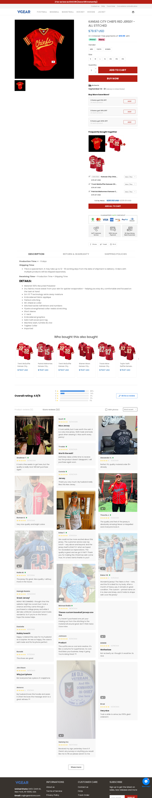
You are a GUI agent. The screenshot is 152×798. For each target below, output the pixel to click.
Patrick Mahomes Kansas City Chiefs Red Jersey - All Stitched (104, 191)
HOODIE (91, 12)
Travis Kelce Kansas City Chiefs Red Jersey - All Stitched (104, 365)
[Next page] (139, 359)
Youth (99, 49)
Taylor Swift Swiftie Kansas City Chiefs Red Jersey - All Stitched (126, 365)
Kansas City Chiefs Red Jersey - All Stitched (109, 177)
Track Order (111, 6)
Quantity (92, 65)
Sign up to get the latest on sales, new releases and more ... (123, 790)
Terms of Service (54, 791)
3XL (117, 59)
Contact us (95, 6)
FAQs (103, 6)
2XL (110, 59)
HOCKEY (80, 12)
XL (105, 59)
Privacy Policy (52, 795)
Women (107, 49)
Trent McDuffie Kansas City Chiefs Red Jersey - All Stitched (104, 184)
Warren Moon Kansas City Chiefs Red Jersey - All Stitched (84, 365)
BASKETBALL (68, 12)
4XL (123, 59)
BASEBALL (54, 12)
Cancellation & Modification (127, 6)
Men (91, 49)
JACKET (101, 12)
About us (50, 787)
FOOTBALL (42, 12)
